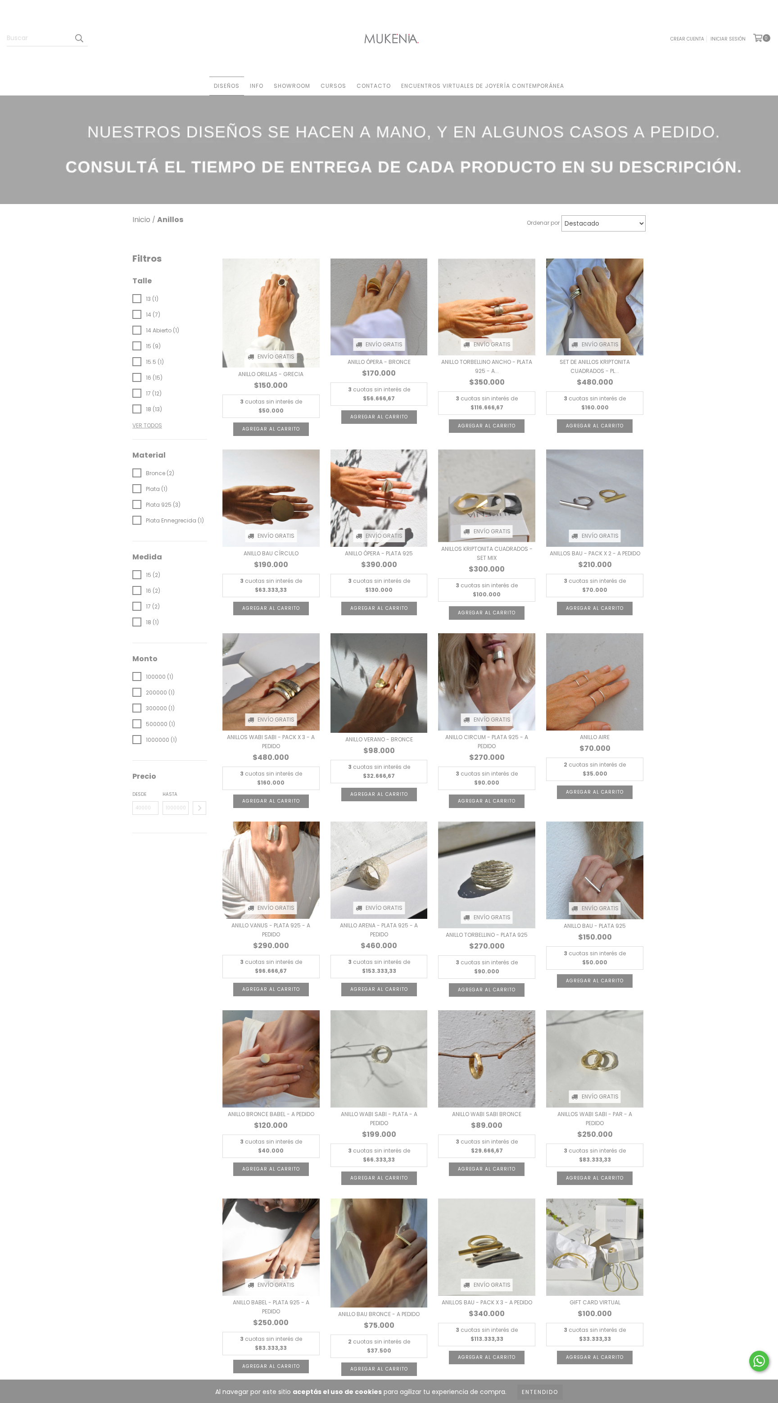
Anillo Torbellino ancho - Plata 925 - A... (486, 366)
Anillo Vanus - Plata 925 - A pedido (270, 930)
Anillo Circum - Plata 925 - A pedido (486, 741)
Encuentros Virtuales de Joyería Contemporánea (482, 86)
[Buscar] (79, 38)
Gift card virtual (595, 1302)
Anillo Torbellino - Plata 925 (487, 935)
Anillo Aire (595, 737)
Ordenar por (543, 223)
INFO (256, 86)
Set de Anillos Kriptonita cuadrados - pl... (595, 366)
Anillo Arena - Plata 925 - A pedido (379, 930)
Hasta (170, 794)
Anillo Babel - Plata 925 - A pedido (271, 1307)
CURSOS (333, 86)
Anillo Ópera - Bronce (379, 362)
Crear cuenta (687, 39)
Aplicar (199, 808)
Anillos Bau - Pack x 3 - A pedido (487, 1302)
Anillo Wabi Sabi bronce (486, 1114)
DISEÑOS (227, 86)
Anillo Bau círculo (271, 553)
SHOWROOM (292, 86)
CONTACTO (374, 86)
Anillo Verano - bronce (379, 739)
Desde (139, 794)
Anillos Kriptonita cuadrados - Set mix (487, 553)
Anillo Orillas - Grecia (270, 374)
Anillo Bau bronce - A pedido (379, 1314)
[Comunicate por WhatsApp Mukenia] (759, 1361)
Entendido (540, 1392)
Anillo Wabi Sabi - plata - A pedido (379, 1118)
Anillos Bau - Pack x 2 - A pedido (595, 553)
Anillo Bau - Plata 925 (595, 926)
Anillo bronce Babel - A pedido (271, 1114)
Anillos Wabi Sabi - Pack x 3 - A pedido (271, 741)
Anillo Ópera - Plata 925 (379, 553)
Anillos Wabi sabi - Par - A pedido (594, 1118)
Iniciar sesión (728, 39)
